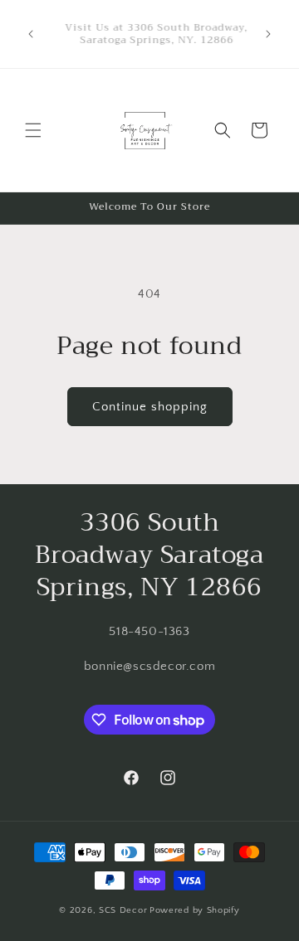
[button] (33, 130)
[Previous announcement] (30, 34)
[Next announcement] (268, 34)
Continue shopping (150, 407)
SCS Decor (123, 910)
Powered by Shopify (195, 910)
